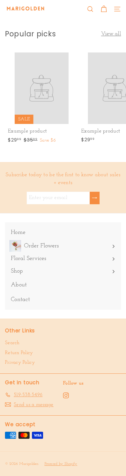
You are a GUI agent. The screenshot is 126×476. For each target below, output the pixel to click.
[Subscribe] (95, 198)
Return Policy (19, 352)
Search (12, 342)
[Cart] (103, 9)
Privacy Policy (20, 362)
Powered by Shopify (61, 464)
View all (111, 34)
